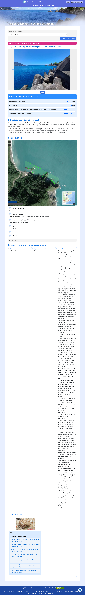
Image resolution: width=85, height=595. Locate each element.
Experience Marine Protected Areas (42, 5)
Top (80, 590)
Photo (42, 92)
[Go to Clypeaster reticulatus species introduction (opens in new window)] (25, 499)
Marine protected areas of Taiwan (35, 1)
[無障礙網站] (60, 563)
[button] (13, 69)
